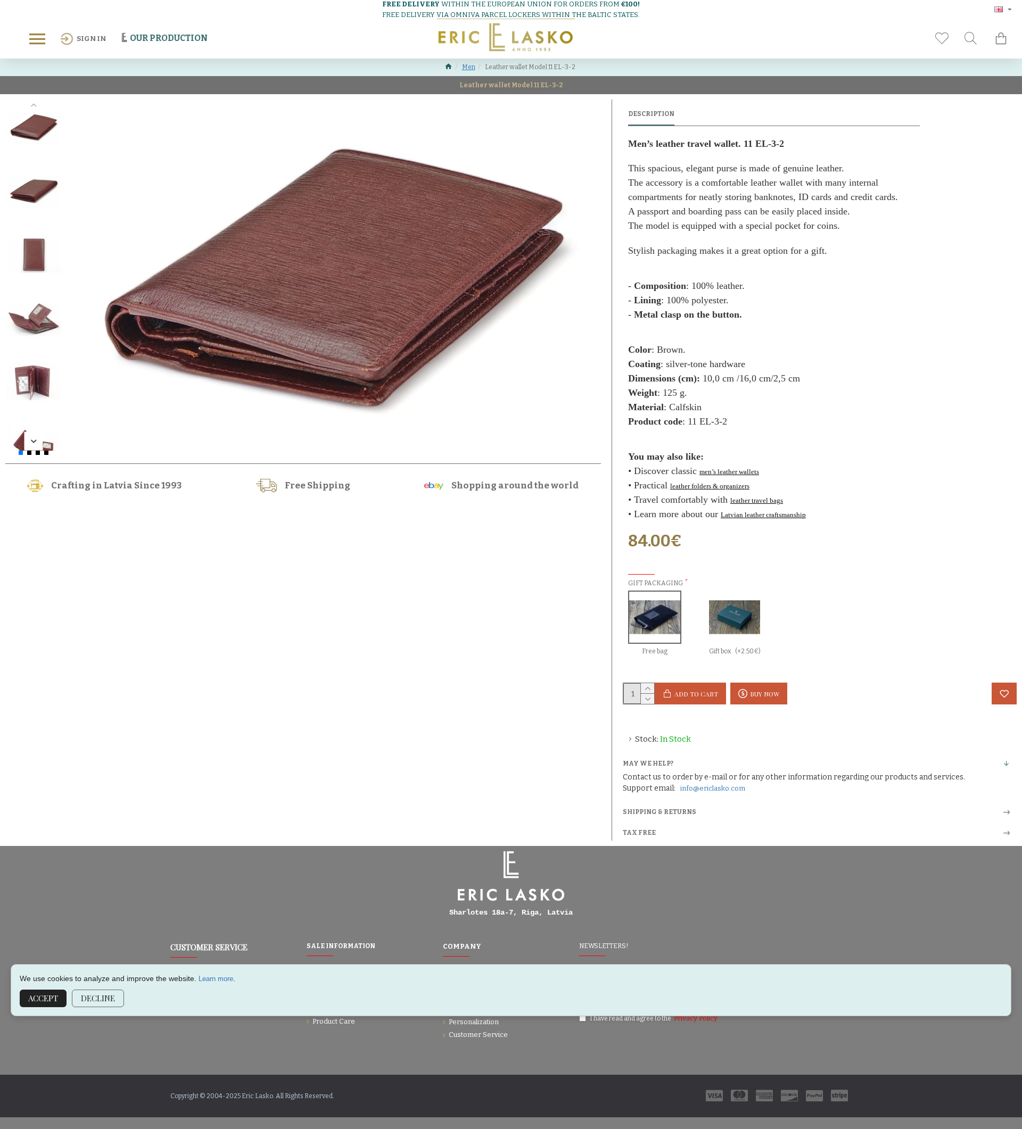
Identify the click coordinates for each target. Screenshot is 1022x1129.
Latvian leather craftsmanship (763, 515)
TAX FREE (639, 832)
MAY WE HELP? (648, 763)
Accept (43, 998)
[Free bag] (654, 617)
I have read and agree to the (654, 1018)
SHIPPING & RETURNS (659, 812)
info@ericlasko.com (712, 788)
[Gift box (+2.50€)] (734, 617)
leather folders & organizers (709, 486)
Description (651, 114)
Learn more (216, 979)
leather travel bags (756, 500)
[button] (33, 105)
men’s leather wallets (729, 472)
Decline (98, 998)
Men (468, 67)
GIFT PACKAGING (655, 583)
